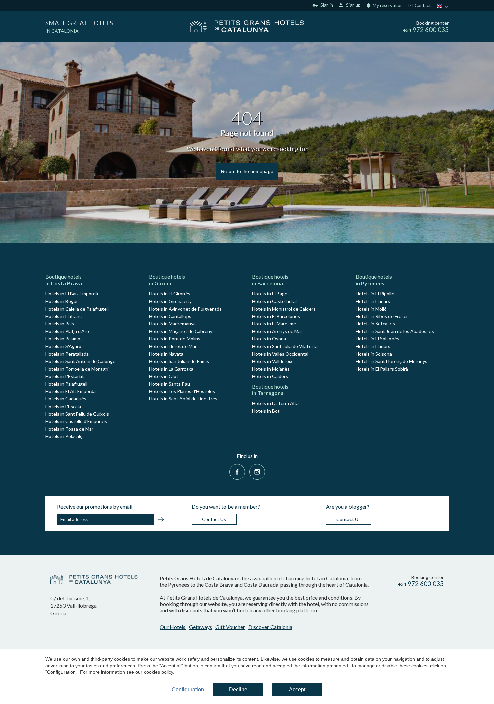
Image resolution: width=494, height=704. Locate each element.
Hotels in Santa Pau (169, 384)
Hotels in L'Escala (63, 406)
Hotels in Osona (269, 338)
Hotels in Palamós (64, 338)
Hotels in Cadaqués (65, 398)
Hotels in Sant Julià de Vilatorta (285, 346)
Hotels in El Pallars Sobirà (382, 369)
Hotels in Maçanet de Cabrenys (182, 331)
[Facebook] (237, 471)
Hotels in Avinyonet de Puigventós (185, 309)
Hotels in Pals (59, 323)
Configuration (188, 689)
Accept (297, 689)
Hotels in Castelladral (274, 301)
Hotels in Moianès (271, 369)
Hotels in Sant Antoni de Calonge (80, 361)
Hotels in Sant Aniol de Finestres (183, 398)
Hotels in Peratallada (67, 354)
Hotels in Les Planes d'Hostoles (182, 391)
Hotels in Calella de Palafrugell (77, 309)
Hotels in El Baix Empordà (71, 293)
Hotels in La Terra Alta (275, 403)
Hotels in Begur (61, 301)
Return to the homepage (247, 171)
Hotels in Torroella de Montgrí (76, 369)
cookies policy (158, 672)
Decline (238, 689)
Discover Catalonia (270, 627)
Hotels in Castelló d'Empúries (76, 421)
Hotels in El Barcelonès (276, 316)
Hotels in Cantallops (170, 316)
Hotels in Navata (166, 354)
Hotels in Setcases (375, 323)
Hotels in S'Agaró (63, 346)
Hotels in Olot (163, 376)
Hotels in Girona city (170, 301)
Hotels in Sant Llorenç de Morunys (391, 361)
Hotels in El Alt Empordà (70, 391)
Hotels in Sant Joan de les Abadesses (395, 331)
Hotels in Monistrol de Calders (284, 309)
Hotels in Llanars (373, 301)
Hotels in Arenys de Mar (277, 331)
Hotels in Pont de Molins (174, 338)
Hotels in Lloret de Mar (173, 346)
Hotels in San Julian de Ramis (179, 361)
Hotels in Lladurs (373, 346)
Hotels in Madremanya (172, 323)
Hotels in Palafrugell (66, 384)
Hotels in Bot (266, 411)
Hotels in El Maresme (274, 323)
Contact (422, 5)
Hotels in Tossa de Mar (69, 429)
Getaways (200, 627)
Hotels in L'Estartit (64, 376)
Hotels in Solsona (374, 354)
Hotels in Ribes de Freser (382, 316)
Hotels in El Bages (271, 293)
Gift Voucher (230, 627)
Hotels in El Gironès (169, 293)
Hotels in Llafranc (63, 316)
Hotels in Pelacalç (63, 436)
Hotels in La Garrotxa (171, 369)
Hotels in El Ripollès (376, 293)
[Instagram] (257, 471)
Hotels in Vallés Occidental (280, 354)
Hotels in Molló (371, 309)
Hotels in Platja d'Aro (67, 331)
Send (160, 520)
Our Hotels (173, 627)
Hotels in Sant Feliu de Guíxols (77, 414)
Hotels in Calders (270, 376)
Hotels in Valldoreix (272, 361)
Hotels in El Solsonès (377, 338)
